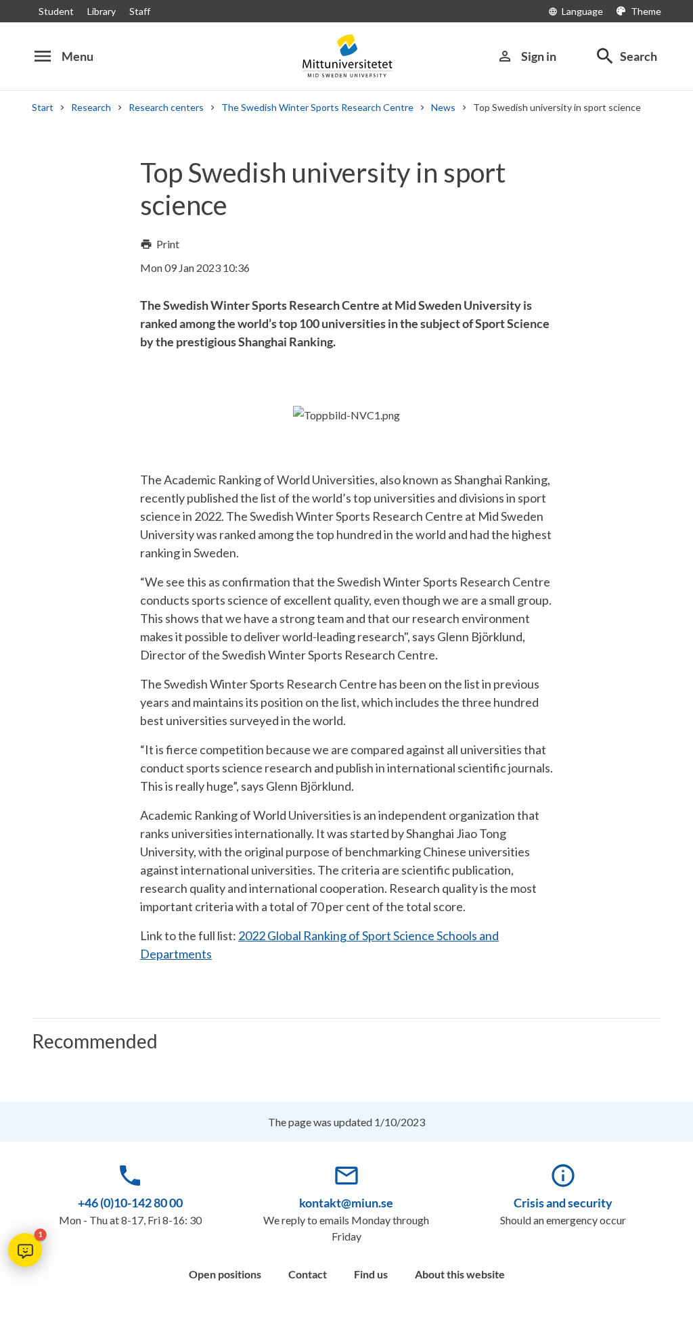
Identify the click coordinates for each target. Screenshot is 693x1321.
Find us (371, 1274)
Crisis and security (563, 1202)
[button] (25, 1250)
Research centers (166, 107)
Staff (139, 11)
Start (42, 107)
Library (101, 11)
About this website (460, 1274)
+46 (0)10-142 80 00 (130, 1202)
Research (91, 107)
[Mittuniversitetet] (346, 55)
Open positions (225, 1274)
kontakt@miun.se (346, 1202)
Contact (307, 1274)
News (443, 107)
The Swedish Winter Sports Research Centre (317, 107)
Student (56, 11)
